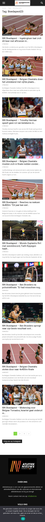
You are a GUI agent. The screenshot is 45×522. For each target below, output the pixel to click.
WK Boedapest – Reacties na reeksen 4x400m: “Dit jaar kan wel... (21, 203)
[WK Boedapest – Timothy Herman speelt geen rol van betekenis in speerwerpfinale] (22, 107)
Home (4, 8)
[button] (3, 3)
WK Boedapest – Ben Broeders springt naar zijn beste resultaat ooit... (21, 327)
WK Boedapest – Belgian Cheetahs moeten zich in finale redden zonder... (21, 162)
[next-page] (29, 433)
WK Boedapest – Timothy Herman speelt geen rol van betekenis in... (19, 121)
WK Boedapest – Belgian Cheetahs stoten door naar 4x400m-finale (19, 368)
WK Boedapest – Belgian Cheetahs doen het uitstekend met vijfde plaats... (22, 80)
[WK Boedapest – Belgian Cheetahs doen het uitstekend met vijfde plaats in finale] (22, 66)
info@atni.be (32, 496)
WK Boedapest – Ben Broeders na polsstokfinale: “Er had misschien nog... (22, 286)
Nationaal (5, 75)
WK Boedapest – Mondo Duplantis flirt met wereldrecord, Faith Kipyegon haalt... (21, 246)
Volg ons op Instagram (12, 441)
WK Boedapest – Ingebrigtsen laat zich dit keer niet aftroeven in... (21, 39)
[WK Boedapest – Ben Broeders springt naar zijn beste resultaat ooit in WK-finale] (22, 313)
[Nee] (42, 514)
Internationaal (7, 34)
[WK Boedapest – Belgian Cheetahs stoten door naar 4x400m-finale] (22, 354)
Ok (23, 519)
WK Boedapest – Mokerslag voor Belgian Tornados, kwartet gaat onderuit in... (22, 410)
